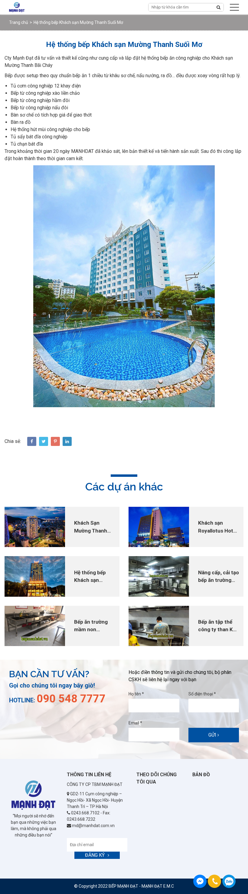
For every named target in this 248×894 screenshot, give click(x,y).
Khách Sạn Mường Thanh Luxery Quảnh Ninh (90, 527)
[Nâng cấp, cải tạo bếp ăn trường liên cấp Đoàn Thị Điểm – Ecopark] (159, 576)
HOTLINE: (57, 700)
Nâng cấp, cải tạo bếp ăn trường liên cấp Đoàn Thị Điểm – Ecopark (218, 576)
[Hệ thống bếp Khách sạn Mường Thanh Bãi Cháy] (35, 576)
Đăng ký (95, 855)
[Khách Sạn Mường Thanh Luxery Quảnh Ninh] (35, 526)
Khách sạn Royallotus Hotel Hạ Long (217, 527)
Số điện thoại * (202, 693)
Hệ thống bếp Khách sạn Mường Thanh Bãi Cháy (90, 576)
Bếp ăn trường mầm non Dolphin (91, 626)
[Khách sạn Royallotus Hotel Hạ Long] (159, 526)
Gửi (212, 735)
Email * (135, 723)
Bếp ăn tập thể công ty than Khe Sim (218, 626)
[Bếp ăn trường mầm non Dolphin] (35, 625)
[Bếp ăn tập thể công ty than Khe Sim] (159, 625)
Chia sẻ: (13, 441)
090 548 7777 (229, 881)
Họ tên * (136, 693)
